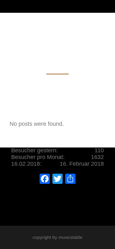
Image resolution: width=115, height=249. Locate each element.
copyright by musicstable (57, 237)
